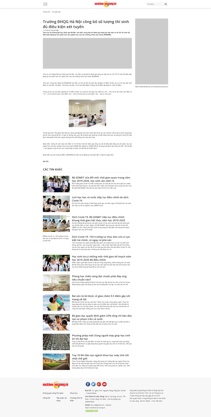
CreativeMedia (91, 393)
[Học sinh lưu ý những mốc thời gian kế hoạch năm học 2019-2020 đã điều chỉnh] (56, 263)
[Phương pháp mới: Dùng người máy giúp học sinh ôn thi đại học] (56, 342)
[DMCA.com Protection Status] (91, 411)
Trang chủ (46, 12)
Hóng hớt (46, 398)
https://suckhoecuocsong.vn (95, 408)
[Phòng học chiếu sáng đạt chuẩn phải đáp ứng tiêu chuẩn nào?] (56, 283)
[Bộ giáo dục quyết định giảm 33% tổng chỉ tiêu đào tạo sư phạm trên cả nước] (56, 322)
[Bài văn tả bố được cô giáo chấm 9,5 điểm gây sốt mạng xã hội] (56, 302)
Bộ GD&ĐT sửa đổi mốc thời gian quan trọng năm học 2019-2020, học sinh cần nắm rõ (101, 179)
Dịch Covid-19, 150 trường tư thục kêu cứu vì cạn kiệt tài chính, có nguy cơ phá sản (101, 238)
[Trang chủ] (105, 4)
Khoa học (73, 393)
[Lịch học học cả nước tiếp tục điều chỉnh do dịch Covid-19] (56, 204)
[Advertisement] (87, 55)
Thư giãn (59, 393)
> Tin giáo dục (56, 12)
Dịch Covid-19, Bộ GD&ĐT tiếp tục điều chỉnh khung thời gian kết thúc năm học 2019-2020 (98, 218)
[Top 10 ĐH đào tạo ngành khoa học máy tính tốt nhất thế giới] (56, 361)
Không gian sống (49, 393)
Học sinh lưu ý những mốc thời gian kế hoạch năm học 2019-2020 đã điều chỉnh (101, 258)
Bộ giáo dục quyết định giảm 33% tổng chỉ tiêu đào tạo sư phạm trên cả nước (102, 317)
